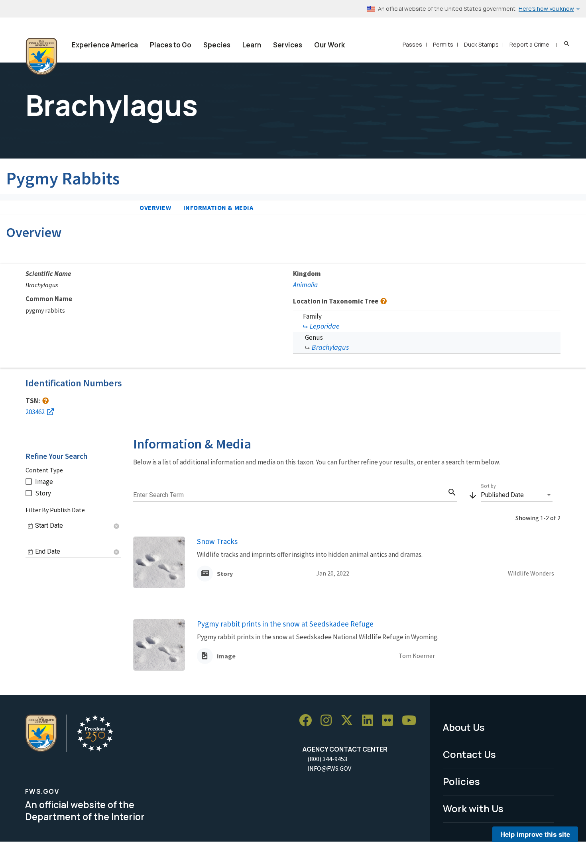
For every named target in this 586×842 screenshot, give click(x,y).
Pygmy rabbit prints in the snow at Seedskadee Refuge (285, 624)
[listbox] (517, 495)
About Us (464, 727)
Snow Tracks (217, 541)
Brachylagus (330, 347)
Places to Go (170, 44)
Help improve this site (535, 834)
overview (155, 207)
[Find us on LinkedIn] (370, 720)
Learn (251, 44)
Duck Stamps (481, 44)
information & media (218, 207)
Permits (443, 44)
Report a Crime (529, 44)
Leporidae (325, 326)
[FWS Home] (41, 56)
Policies (461, 781)
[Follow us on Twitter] (349, 720)
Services (287, 44)
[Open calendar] (30, 526)
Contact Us (469, 754)
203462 (35, 411)
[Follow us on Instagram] (329, 720)
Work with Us (473, 808)
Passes (412, 44)
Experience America (105, 44)
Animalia (305, 284)
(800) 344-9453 (327, 759)
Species (216, 44)
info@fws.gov (329, 768)
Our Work (329, 44)
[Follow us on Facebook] (308, 720)
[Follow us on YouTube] (412, 720)
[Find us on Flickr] (390, 720)
